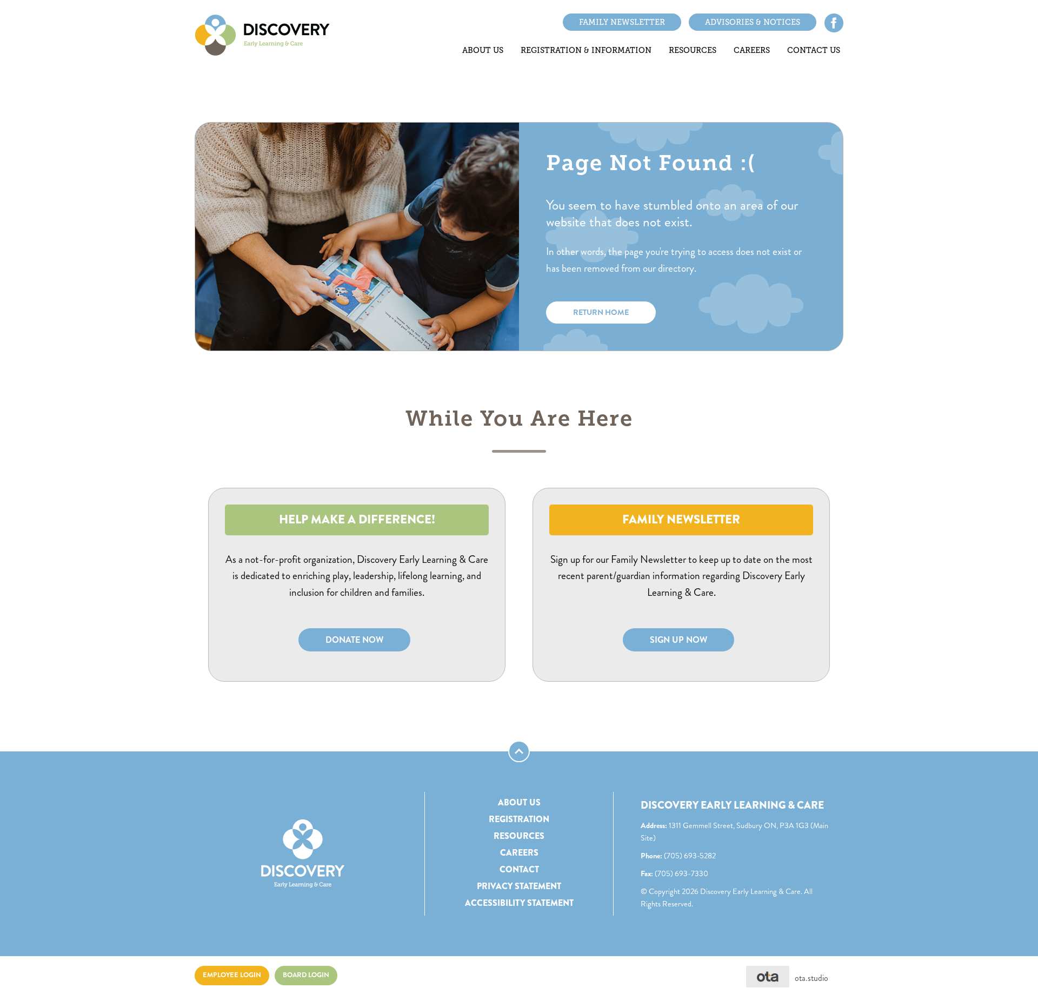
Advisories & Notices (752, 22)
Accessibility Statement (519, 903)
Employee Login (232, 975)
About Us (482, 50)
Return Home (601, 312)
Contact (519, 869)
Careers (752, 50)
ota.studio (811, 978)
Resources (692, 50)
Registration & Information (586, 50)
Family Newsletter (622, 22)
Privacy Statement (519, 886)
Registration (519, 819)
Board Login (306, 975)
